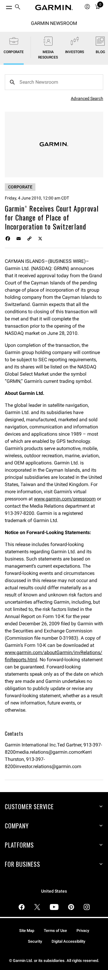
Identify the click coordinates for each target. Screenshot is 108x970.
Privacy (82, 930)
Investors (74, 52)
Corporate (14, 52)
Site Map (26, 930)
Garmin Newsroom (54, 23)
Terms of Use (55, 930)
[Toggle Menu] (3, 6)
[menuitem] (17, 7)
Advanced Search (87, 98)
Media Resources (48, 54)
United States (54, 891)
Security (35, 941)
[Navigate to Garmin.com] (54, 7)
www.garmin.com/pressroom (65, 499)
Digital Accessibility (68, 941)
